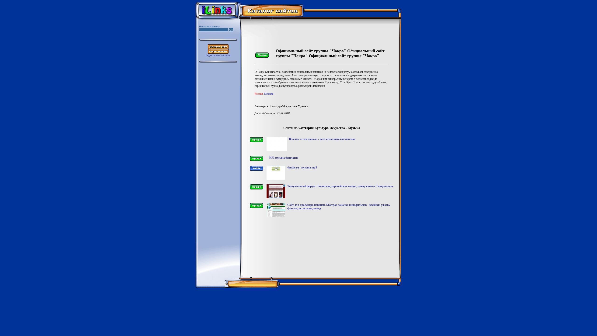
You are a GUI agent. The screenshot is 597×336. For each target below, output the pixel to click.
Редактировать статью (218, 55)
